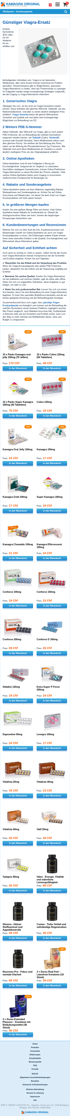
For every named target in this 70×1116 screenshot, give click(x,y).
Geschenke (35, 1051)
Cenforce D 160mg (47, 639)
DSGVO (35, 1074)
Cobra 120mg (44, 401)
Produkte (35, 1047)
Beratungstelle (35, 1062)
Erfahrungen (35, 1055)
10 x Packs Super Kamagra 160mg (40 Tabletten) (18, 403)
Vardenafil (54, 137)
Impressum (35, 1096)
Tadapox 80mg (11, 876)
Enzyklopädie (35, 1058)
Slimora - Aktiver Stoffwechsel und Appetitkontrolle (12, 927)
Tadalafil (36, 137)
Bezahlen (35, 1081)
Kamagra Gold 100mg (15, 496)
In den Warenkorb (18, 368)
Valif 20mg (42, 829)
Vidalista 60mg (11, 829)
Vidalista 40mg (45, 781)
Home (35, 1044)
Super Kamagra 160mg (50, 496)
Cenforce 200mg (12, 639)
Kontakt (35, 1069)
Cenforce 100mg (12, 591)
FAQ (35, 1065)
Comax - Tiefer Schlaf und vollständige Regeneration (51, 925)
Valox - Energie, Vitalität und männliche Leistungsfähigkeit (50, 879)
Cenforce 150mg (46, 591)
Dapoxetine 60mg (12, 734)
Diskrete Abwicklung (35, 1089)
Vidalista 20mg (11, 781)
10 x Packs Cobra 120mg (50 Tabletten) (50, 356)
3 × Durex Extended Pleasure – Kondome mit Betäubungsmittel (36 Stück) (16, 1023)
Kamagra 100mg (46, 449)
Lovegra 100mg (45, 734)
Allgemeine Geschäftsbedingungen (35, 1077)
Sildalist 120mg (11, 686)
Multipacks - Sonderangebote (17, 11)
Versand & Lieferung (35, 1093)
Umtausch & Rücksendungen (35, 1085)
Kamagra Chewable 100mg (18, 544)
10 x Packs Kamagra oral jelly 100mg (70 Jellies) (17, 356)
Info (35, 1100)
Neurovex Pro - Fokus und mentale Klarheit (17, 973)
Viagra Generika (20, 114)
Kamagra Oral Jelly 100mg (17, 449)
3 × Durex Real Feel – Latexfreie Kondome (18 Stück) (50, 974)
